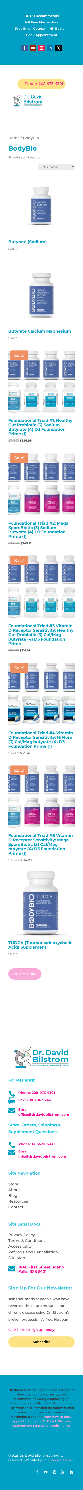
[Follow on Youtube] (33, 48)
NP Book (56, 29)
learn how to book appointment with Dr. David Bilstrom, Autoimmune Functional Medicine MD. (42, 1421)
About (14, 1190)
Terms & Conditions (27, 1240)
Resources (18, 1201)
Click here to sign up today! (31, 1330)
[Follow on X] (58, 48)
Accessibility (20, 1246)
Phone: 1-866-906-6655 (38, 1144)
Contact (15, 1207)
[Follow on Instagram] (41, 48)
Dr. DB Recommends (41, 16)
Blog (12, 1195)
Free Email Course (30, 29)
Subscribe (41, 1342)
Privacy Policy (21, 1235)
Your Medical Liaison (58, 1460)
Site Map (16, 1258)
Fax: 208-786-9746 (34, 1100)
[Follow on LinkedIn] (50, 48)
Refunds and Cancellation (33, 1252)
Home (14, 138)
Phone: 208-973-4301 (44, 84)
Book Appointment (41, 35)
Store (13, 1184)
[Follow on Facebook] (24, 48)
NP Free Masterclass (41, 22)
